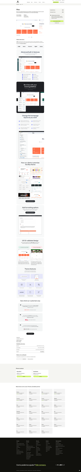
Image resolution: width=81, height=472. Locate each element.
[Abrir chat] (79, 470)
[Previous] (29, 37)
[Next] (31, 37)
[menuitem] (63, 0)
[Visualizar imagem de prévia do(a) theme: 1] (27, 27)
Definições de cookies (30, 470)
